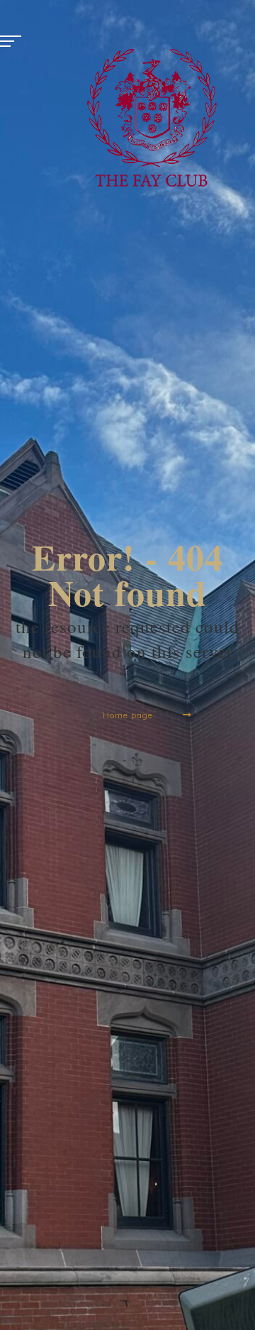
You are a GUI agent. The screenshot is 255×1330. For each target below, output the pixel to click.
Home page (128, 715)
